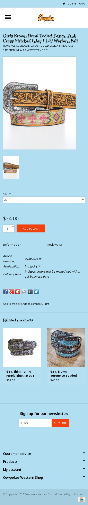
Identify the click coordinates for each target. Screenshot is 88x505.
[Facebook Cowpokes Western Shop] (36, 435)
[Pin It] (17, 291)
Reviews (54, 244)
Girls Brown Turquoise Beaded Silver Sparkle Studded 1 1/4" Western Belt (63, 374)
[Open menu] (8, 17)
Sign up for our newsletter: (44, 413)
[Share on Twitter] (36, 291)
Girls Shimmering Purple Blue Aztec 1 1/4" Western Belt (20, 374)
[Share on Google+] (11, 291)
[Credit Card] (81, 499)
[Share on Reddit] (23, 291)
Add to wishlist (12, 304)
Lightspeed (77, 494)
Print (46, 304)
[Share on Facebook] (5, 291)
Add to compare (32, 304)
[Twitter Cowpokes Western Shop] (44, 435)
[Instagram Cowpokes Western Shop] (51, 435)
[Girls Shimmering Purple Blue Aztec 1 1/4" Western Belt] (22, 347)
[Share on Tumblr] (30, 291)
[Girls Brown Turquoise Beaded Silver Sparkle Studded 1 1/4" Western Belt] (66, 347)
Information (12, 244)
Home (6, 45)
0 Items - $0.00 (76, 3)
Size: (6, 194)
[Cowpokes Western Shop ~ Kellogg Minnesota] (52, 17)
